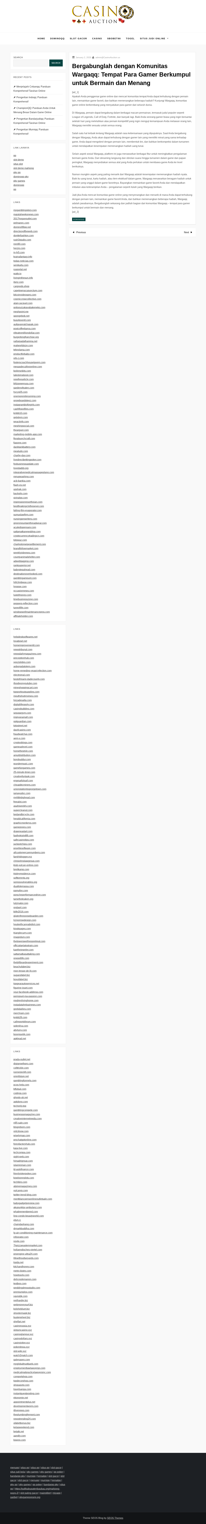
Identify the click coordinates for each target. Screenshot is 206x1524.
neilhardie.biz (20, 1300)
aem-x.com (19, 738)
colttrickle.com (21, 1068)
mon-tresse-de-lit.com (24, 971)
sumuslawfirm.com (23, 514)
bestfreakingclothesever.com (28, 506)
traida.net (18, 1262)
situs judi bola (17, 1472)
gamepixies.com (22, 827)
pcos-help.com (21, 1084)
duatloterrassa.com (23, 886)
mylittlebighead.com (24, 797)
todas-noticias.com (23, 261)
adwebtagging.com (23, 561)
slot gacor (56, 1467)
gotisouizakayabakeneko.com (29, 307)
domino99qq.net (22, 227)
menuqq (14, 1467)
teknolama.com (21, 349)
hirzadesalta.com (22, 700)
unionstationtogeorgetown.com (29, 789)
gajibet (13, 1497)
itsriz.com (18, 282)
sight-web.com (21, 1156)
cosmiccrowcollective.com (27, 299)
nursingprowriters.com (25, 519)
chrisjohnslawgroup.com (26, 861)
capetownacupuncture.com (27, 290)
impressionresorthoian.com (27, 502)
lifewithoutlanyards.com (26, 1258)
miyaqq (56, 1493)
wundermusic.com (23, 763)
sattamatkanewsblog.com (27, 531)
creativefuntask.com (24, 776)
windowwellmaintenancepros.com (31, 612)
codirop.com (20, 1093)
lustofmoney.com (22, 595)
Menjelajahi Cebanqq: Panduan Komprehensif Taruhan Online (32, 88)
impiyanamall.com (23, 717)
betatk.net (18, 1431)
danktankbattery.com (24, 447)
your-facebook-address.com (28, 992)
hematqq (42, 1476)
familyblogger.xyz (22, 856)
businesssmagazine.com (26, 1114)
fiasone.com (19, 442)
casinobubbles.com (23, 708)
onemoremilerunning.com (27, 396)
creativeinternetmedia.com (27, 1118)
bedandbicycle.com (23, 814)
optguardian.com (22, 721)
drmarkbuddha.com (23, 1228)
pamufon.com (20, 890)
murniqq (31, 1476)
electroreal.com (21, 675)
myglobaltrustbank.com (25, 1364)
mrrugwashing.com (23, 476)
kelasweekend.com (23, 1427)
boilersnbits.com (22, 371)
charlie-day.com (21, 455)
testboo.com (19, 1283)
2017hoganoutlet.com (25, 218)
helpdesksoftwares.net (25, 637)
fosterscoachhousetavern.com (29, 362)
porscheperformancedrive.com (29, 894)
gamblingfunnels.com (24, 1080)
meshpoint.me (21, 311)
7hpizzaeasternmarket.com (27, 1245)
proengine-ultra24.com (25, 1254)
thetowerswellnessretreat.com (29, 941)
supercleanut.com (22, 810)
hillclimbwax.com (22, 582)
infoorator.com (21, 1237)
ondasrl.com (20, 907)
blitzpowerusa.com (23, 383)
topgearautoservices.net (26, 983)
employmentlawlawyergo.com (29, 1368)
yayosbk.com (20, 1296)
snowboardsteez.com (24, 400)
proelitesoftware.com (24, 848)
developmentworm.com (25, 1406)
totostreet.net (20, 725)
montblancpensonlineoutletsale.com (32, 1199)
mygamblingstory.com (25, 210)
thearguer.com (21, 430)
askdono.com (20, 1101)
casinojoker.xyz (21, 1342)
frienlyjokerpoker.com (24, 1173)
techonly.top (19, 1106)
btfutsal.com (19, 1089)
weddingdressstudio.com (26, 1287)
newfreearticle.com (23, 379)
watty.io (17, 273)
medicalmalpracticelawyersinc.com (32, 1372)
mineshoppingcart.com (25, 687)
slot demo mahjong (23, 168)
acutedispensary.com (24, 527)
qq (14, 155)
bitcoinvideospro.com (24, 294)
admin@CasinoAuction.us (107, 57)
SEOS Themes (115, 1518)
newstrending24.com (24, 1419)
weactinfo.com (21, 421)
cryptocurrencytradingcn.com (28, 535)
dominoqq (18, 185)
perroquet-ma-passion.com (27, 996)
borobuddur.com (22, 759)
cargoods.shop (21, 286)
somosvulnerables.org (25, 882)
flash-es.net (19, 485)
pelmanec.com (21, 223)
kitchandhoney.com (23, 1266)
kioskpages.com (22, 928)
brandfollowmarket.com (25, 548)
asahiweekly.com (22, 806)
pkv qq (17, 172)
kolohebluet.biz (21, 1309)
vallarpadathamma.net (25, 341)
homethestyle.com (23, 751)
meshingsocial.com (23, 426)
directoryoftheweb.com (25, 231)
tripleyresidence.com (24, 873)
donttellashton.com (23, 235)
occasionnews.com (23, 590)
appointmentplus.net (24, 1402)
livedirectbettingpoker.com (27, 459)
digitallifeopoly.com (23, 704)
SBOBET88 (114, 38)
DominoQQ (57, 38)
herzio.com (19, 248)
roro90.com (19, 244)
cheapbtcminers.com (24, 785)
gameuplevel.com (22, 746)
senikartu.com (20, 265)
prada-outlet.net (21, 1059)
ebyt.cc (17, 1220)
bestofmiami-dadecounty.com (29, 679)
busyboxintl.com (22, 320)
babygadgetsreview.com (26, 1203)
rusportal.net (20, 269)
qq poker (58, 1472)
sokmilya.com (20, 1026)
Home (41, 38)
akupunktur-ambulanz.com (27, 1207)
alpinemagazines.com (25, 1186)
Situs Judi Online (152, 38)
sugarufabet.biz (21, 975)
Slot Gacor (78, 38)
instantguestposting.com (26, 1393)
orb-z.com (18, 358)
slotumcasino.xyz (22, 1330)
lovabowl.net (20, 641)
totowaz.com (20, 540)
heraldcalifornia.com (24, 818)
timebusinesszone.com (25, 599)
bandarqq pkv (17, 1476)
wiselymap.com (21, 1135)
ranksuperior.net (22, 565)
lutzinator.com (20, 903)
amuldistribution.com (24, 755)
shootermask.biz (22, 1313)
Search (18, 57)
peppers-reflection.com (25, 603)
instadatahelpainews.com (27, 1004)
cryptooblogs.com (22, 742)
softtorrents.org (21, 878)
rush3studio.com (22, 239)
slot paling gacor (29, 1493)
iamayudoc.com (21, 793)
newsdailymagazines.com (27, 653)
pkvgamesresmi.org (29, 1497)
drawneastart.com (22, 831)
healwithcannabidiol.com (26, 924)
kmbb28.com (20, 1017)
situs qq (25, 1467)
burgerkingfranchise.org (26, 337)
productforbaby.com (23, 354)
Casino (97, 38)
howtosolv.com (21, 1275)
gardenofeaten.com (23, 387)
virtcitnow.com (21, 1131)
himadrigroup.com (23, 1161)
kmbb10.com (20, 413)
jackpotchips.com (22, 844)
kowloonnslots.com (23, 1177)
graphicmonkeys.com (24, 823)
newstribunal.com (22, 649)
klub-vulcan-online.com (25, 865)
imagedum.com (21, 937)
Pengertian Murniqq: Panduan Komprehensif (31, 131)
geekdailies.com (22, 1009)
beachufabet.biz (21, 966)
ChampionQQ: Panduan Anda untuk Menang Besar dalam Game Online (34, 110)
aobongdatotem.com (24, 666)
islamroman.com (22, 1165)
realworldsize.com (23, 345)
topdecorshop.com (23, 1380)
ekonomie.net (20, 1397)
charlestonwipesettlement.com (29, 544)
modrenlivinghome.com (25, 1000)
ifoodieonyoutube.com (25, 683)
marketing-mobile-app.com (27, 434)
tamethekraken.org (23, 899)
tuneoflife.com (20, 607)
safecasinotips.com (23, 839)
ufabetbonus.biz (21, 1423)
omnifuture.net (21, 1076)
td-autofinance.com (23, 1169)
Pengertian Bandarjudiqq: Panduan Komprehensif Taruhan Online (33, 120)
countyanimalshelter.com (26, 557)
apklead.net (19, 1038)
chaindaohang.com (23, 1224)
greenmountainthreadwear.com (30, 523)
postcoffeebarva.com (24, 328)
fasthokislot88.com (23, 835)
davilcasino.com (22, 730)
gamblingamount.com (24, 578)
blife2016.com (21, 911)
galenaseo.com (21, 1359)
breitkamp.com (21, 869)
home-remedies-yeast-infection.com (32, 670)
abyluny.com (20, 1030)
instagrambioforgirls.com (26, 404)
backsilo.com (20, 493)
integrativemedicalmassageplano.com (33, 472)
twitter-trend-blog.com (24, 1194)
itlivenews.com (21, 1410)
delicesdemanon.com (24, 1279)
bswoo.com (19, 1440)
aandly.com (19, 1435)
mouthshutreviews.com (25, 696)
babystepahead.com (24, 569)
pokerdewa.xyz (21, 1347)
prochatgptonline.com (24, 1139)
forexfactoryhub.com (24, 1144)
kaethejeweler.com (23, 949)
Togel (130, 38)
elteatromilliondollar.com (26, 333)
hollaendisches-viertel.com (27, 1249)
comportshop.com (22, 1376)
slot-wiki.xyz (19, 1351)
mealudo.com (20, 451)
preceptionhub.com (23, 658)
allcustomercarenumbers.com (29, 852)
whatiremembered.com (25, 1211)
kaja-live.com (20, 1148)
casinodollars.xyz (22, 1338)
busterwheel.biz (21, 1317)
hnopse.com (20, 586)
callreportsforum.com (24, 1021)
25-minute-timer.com (24, 772)
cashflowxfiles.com (23, 409)
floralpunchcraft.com (24, 438)
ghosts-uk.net (20, 1097)
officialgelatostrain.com (25, 945)
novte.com (18, 1241)
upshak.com (19, 489)
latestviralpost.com (23, 375)
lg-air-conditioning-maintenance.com (32, 1232)
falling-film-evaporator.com (27, 510)
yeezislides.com (22, 662)
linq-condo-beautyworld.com (28, 1216)
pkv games (19, 181)
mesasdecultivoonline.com (27, 366)
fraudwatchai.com (22, 734)
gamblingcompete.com (25, 1110)
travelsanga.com (22, 1389)
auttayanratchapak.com (25, 324)
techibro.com (20, 1182)
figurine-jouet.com (23, 987)
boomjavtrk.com (21, 1034)
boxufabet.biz (20, 979)
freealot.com (20, 801)
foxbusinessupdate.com (26, 464)
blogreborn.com (21, 1127)
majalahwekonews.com (26, 214)
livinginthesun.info (23, 278)
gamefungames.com (24, 768)
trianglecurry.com (22, 933)
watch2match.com (23, 1355)
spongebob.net (21, 316)
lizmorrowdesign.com (24, 920)
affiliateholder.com (23, 616)
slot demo (18, 159)
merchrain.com (21, 1013)
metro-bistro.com (22, 1271)
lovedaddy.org (21, 468)
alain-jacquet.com (22, 303)
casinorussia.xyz (22, 1325)
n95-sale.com (20, 1123)
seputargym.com (22, 713)
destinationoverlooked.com (27, 574)
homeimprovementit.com (26, 645)
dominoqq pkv (21, 176)
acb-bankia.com (21, 481)
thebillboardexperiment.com (28, 962)
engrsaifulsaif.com (23, 780)
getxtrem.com (20, 417)
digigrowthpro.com (23, 1063)
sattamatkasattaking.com (26, 954)
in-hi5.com (19, 252)
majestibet (45, 1493)
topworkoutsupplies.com (26, 691)
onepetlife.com (21, 958)
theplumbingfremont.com (26, 1414)
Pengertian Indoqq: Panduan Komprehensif (30, 99)
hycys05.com (20, 392)
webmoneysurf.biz (23, 1304)
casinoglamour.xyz (23, 1334)
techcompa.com (21, 1152)
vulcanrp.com (20, 1190)
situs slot (18, 164)
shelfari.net (19, 1321)
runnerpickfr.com (22, 1072)
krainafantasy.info (22, 256)
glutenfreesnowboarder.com (28, 916)
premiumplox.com (22, 1292)
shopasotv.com (21, 1385)
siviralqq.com (20, 497)
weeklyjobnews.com (24, 552)
